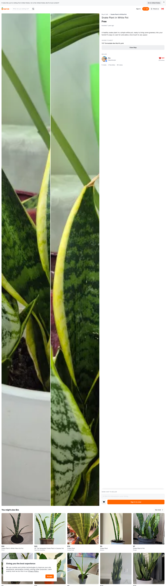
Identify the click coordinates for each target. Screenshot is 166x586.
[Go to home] (5, 8)
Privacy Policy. (33, 571)
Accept (49, 576)
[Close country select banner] (164, 2)
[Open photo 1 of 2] (26, 259)
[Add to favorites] (104, 502)
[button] (159, 510)
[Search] (33, 8)
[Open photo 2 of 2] (75, 259)
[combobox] (22, 9)
